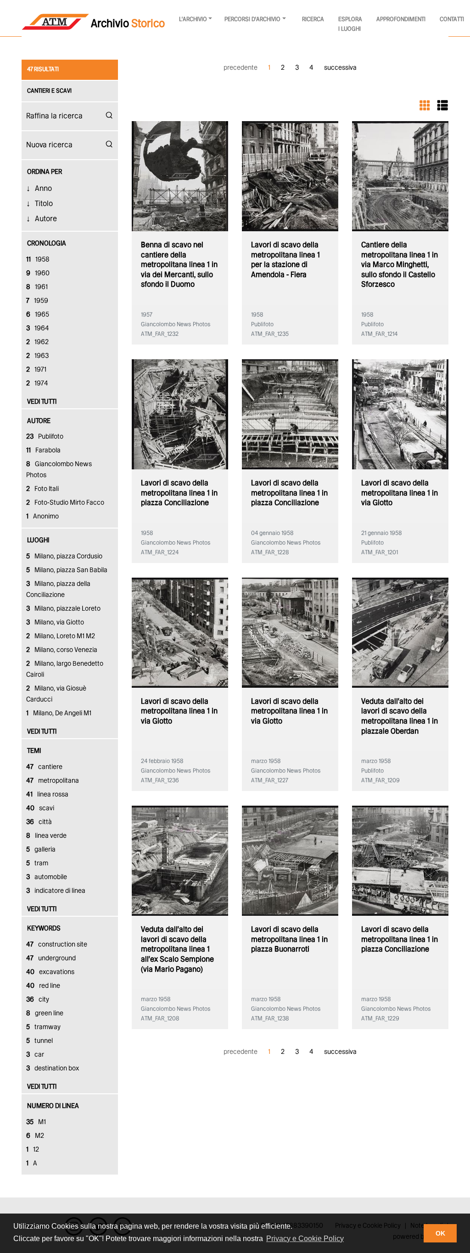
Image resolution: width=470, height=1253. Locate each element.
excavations (50, 972)
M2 (35, 1136)
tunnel (39, 1041)
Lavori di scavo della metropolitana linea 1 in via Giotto (399, 493)
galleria (41, 849)
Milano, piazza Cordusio (64, 556)
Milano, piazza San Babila (66, 570)
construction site (56, 944)
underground (51, 958)
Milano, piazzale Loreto (63, 609)
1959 (37, 301)
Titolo (44, 203)
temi (34, 751)
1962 (37, 342)
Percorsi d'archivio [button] (252, 19)
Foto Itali (42, 489)
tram (37, 863)
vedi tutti (41, 402)
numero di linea (53, 1106)
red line (43, 986)
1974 (37, 383)
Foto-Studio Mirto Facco (65, 503)
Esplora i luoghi (350, 24)
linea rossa (47, 794)
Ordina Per (44, 172)
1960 (38, 273)
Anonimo (42, 516)
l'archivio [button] (193, 19)
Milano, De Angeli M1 (58, 713)
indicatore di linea (55, 891)
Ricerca (313, 19)
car (35, 1055)
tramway (43, 1027)
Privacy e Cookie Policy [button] (305, 1238)
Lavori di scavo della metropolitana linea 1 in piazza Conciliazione (179, 493)
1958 (38, 259)
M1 (36, 1122)
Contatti (452, 19)
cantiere (44, 767)
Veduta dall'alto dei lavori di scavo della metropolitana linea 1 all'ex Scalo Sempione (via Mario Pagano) (177, 949)
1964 (37, 328)
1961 (37, 287)
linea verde (46, 836)
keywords (44, 928)
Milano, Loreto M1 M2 (60, 636)
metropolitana (52, 781)
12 (32, 1150)
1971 (36, 370)
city (37, 1000)
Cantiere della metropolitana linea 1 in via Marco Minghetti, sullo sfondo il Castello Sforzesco (399, 265)
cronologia (46, 243)
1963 (37, 356)
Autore (46, 219)
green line (44, 1013)
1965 (37, 315)
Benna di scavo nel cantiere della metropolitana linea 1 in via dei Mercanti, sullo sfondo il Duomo (179, 265)
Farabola (43, 450)
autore (38, 421)
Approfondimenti (400, 19)
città (39, 822)
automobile (46, 877)
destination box (52, 1068)
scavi (40, 808)
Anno (43, 188)
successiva (340, 68)
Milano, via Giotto (55, 622)
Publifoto (44, 437)
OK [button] (440, 1233)
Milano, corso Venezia (61, 650)
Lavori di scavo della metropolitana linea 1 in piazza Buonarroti (289, 939)
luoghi (38, 540)
